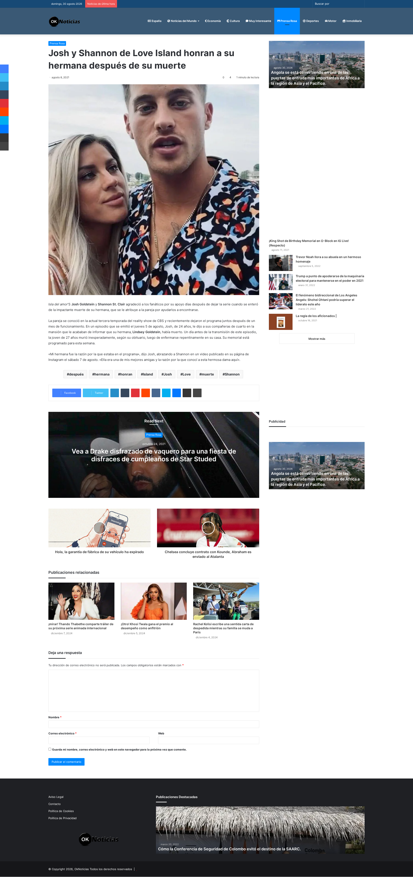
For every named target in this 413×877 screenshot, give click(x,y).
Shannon (232, 374)
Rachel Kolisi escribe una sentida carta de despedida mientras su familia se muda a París (223, 628)
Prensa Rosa (288, 21)
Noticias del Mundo (183, 21)
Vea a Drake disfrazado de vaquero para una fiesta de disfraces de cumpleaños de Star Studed (154, 455)
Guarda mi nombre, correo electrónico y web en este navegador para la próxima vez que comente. (119, 749)
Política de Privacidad (62, 818)
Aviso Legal (55, 797)
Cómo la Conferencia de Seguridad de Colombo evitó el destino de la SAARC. (229, 849)
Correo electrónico (62, 733)
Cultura (234, 21)
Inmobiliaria (354, 21)
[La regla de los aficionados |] (281, 322)
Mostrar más (316, 338)
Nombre (55, 717)
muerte (208, 374)
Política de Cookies (61, 811)
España (156, 21)
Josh (168, 374)
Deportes (312, 21)
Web (161, 733)
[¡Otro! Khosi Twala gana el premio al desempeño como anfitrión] (154, 601)
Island (148, 374)
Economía (214, 21)
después (76, 374)
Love (187, 374)
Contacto (54, 804)
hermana (101, 374)
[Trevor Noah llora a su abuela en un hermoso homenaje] (281, 263)
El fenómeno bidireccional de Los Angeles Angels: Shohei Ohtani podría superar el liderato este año (326, 299)
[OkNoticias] (64, 21)
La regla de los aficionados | (316, 316)
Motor (332, 21)
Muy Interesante (259, 21)
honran (126, 374)
